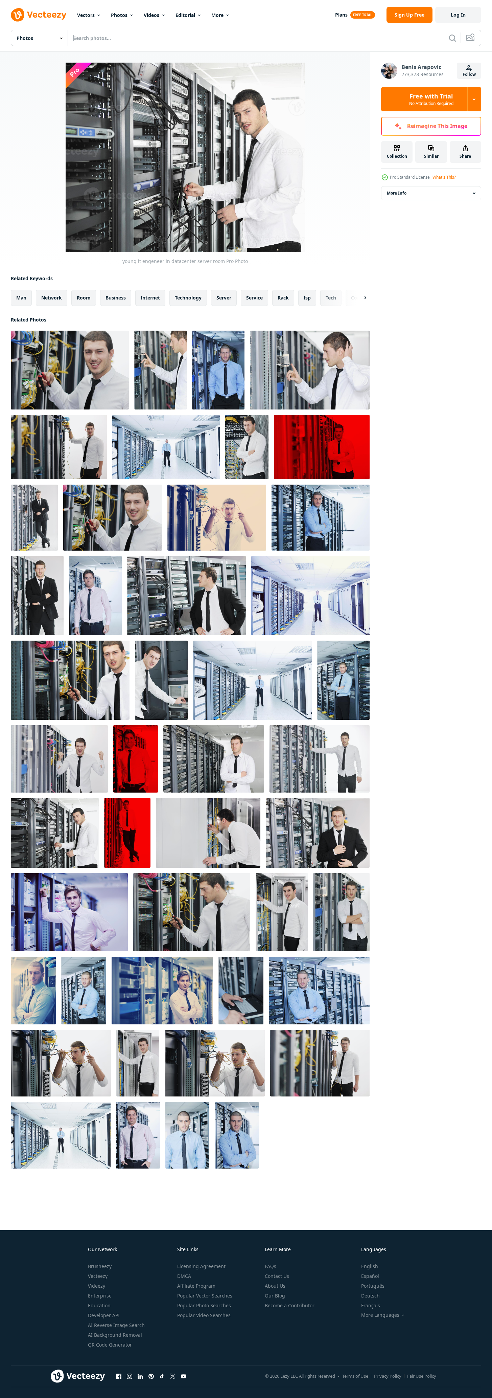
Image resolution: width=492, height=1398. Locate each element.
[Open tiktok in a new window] (162, 1376)
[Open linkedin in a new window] (140, 1376)
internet (150, 297)
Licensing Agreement (201, 1266)
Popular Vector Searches (204, 1295)
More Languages (380, 1315)
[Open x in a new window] (172, 1376)
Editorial (185, 15)
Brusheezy (100, 1266)
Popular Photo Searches (204, 1305)
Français (370, 1305)
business (116, 297)
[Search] (452, 38)
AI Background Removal (115, 1335)
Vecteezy (98, 1276)
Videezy (96, 1286)
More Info (396, 193)
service (254, 297)
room (84, 297)
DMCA (184, 1276)
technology (188, 297)
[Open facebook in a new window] (118, 1376)
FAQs (270, 1266)
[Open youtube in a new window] (183, 1376)
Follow (469, 74)
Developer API (104, 1315)
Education (99, 1305)
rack (283, 297)
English (369, 1266)
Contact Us (277, 1276)
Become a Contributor (289, 1305)
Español (370, 1276)
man (21, 297)
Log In (458, 15)
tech (331, 297)
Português (372, 1286)
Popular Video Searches (204, 1315)
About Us (275, 1286)
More (217, 15)
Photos (119, 15)
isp (307, 297)
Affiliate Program (196, 1286)
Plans (341, 15)
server (223, 297)
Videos (151, 15)
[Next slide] (359, 298)
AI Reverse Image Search (116, 1325)
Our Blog (275, 1295)
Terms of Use (355, 1376)
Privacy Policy (387, 1376)
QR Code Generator (110, 1344)
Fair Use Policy (421, 1376)
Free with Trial (431, 99)
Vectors (86, 15)
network (51, 297)
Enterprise (100, 1295)
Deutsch (370, 1295)
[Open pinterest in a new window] (151, 1376)
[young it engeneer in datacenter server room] (70, 370)
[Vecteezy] (38, 15)
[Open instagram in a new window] (129, 1376)
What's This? (444, 177)
